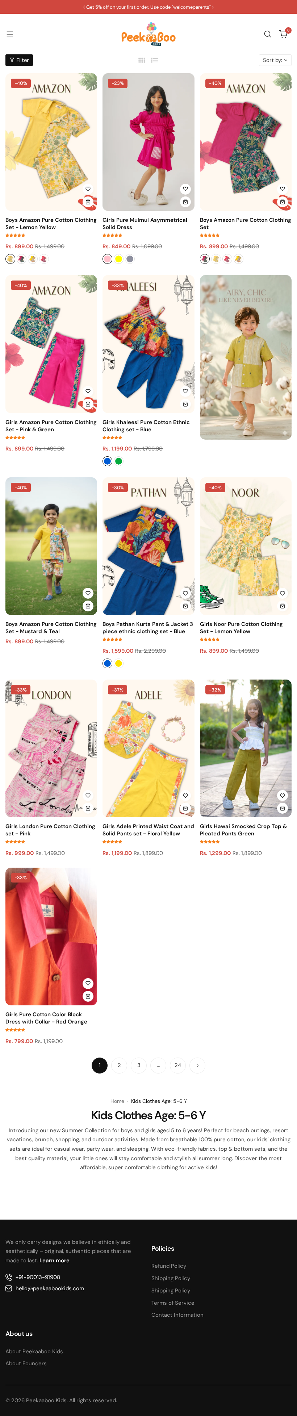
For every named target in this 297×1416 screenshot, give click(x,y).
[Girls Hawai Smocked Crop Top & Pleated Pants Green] (246, 748)
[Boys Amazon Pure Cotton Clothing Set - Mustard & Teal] (51, 546)
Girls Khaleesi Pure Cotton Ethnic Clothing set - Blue (146, 426)
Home (117, 1101)
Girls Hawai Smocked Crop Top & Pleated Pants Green (243, 830)
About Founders (26, 1363)
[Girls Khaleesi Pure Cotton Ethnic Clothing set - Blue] (148, 344)
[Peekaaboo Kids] (148, 34)
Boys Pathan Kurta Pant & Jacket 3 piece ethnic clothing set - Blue (148, 627)
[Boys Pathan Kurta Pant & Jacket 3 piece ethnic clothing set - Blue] (148, 546)
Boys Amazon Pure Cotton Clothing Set (245, 223)
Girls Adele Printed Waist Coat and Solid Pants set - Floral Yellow (148, 830)
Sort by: (272, 60)
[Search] (268, 34)
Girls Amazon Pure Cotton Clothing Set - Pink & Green (51, 426)
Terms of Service (172, 1303)
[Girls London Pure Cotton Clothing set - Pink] (51, 748)
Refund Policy (168, 1266)
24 (178, 1065)
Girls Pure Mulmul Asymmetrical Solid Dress (145, 223)
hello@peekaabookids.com (50, 1288)
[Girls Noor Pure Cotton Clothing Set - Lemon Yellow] (246, 546)
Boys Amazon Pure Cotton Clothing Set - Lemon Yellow (51, 223)
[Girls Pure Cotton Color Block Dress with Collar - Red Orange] (51, 936)
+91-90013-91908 (38, 1277)
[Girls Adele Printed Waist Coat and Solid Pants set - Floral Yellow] (148, 748)
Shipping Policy (170, 1278)
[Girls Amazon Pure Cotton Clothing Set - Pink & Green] (51, 344)
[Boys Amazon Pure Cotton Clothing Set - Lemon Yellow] (51, 142)
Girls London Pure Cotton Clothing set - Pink (50, 830)
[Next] (197, 1066)
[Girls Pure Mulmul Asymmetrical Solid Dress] (148, 142)
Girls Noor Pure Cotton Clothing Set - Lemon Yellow (241, 627)
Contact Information (177, 1315)
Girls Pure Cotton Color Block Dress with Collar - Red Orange (46, 1018)
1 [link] (100, 1065)
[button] (84, 7)
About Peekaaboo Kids (34, 1351)
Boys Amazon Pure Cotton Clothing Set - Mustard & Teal (51, 627)
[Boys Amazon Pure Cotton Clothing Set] (246, 142)
